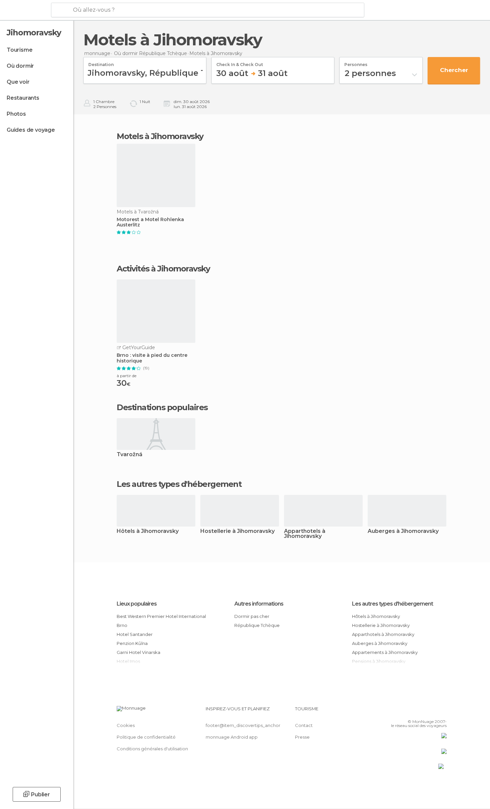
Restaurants (23, 98)
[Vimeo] (431, 711)
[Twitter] (420, 711)
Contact (304, 725)
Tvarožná (129, 455)
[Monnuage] (25, 10)
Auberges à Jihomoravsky (403, 531)
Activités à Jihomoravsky (163, 269)
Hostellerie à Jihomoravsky (237, 531)
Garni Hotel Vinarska (138, 652)
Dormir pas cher (251, 616)
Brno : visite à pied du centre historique (152, 358)
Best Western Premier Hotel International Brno (161, 621)
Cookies (126, 725)
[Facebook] (409, 711)
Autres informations (258, 604)
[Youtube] (442, 711)
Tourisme (19, 50)
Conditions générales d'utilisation (152, 748)
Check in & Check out (239, 62)
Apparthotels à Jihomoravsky (304, 534)
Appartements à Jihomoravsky (385, 652)
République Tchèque (257, 625)
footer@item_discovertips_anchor (243, 725)
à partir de (126, 375)
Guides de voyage (31, 130)
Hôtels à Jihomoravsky (148, 531)
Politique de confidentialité (146, 737)
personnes (355, 62)
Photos (16, 114)
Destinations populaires (162, 407)
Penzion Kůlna (132, 643)
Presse (302, 737)
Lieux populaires (137, 604)
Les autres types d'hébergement (392, 604)
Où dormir (20, 66)
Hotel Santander (135, 634)
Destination (101, 62)
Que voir (18, 82)
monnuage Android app (232, 737)
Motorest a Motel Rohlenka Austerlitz (150, 222)
